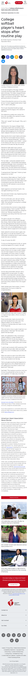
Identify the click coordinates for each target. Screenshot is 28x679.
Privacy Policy (9, 648)
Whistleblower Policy (18, 653)
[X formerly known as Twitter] (14, 635)
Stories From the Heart (7, 402)
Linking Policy (8, 653)
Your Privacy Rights (14, 661)
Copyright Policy (20, 649)
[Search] (25, 2)
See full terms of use (19, 466)
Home (3, 8)
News (7, 8)
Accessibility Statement (9, 649)
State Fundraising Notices (14, 657)
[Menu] (2, 2)
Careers (3, 648)
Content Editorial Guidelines (8, 655)
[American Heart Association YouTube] (24, 635)
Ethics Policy (8, 651)
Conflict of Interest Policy (17, 651)
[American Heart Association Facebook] (3, 635)
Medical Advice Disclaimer (20, 648)
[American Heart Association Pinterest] (17, 640)
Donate (20, 2)
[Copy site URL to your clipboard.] (21, 57)
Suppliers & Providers (21, 655)
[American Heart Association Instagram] (9, 635)
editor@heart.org (9, 412)
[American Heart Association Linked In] (12, 640)
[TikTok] (19, 635)
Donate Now (14, 584)
